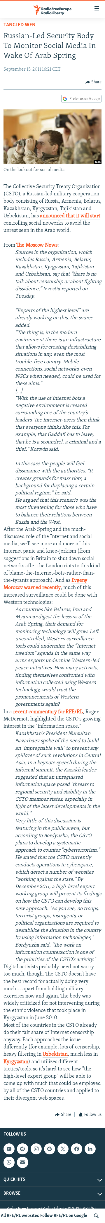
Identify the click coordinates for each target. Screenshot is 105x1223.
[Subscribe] (22, 1162)
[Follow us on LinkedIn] (90, 1148)
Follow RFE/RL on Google (63, 1215)
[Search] (96, 1216)
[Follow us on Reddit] (22, 1148)
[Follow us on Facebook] (76, 1148)
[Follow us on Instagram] (36, 1148)
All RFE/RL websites (20, 1215)
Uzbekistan (55, 1054)
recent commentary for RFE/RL (48, 712)
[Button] (93, 82)
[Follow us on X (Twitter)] (63, 1148)
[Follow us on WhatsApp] (9, 1162)
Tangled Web (19, 25)
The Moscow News (36, 245)
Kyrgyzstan (16, 1062)
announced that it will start (70, 216)
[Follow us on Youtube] (9, 1148)
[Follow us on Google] (49, 1148)
